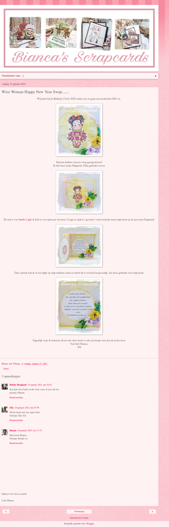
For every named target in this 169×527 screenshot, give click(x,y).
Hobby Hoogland (18, 384)
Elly (12, 407)
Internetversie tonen (79, 517)
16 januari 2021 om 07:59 (27, 407)
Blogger (90, 523)
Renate (13, 430)
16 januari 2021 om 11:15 (29, 430)
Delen (6, 369)
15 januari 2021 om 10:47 (40, 384)
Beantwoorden (16, 397)
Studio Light (25, 219)
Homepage (79, 511)
